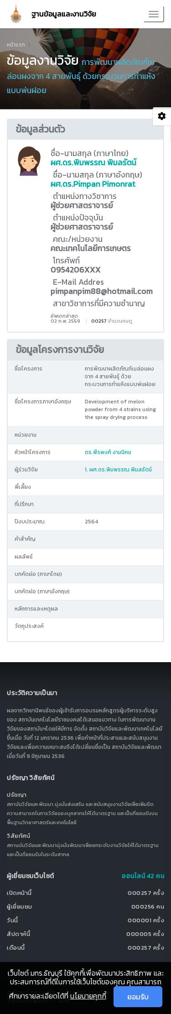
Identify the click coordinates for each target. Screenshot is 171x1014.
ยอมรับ (138, 996)
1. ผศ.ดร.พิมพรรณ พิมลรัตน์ (118, 469)
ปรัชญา (17, 794)
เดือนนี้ (16, 947)
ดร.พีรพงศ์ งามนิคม (108, 452)
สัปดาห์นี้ (18, 934)
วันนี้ (12, 920)
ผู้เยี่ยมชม (19, 906)
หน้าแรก (16, 45)
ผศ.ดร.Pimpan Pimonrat (93, 184)
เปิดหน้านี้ (19, 893)
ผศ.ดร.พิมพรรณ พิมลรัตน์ (93, 162)
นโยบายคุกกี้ (88, 995)
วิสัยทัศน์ (18, 835)
